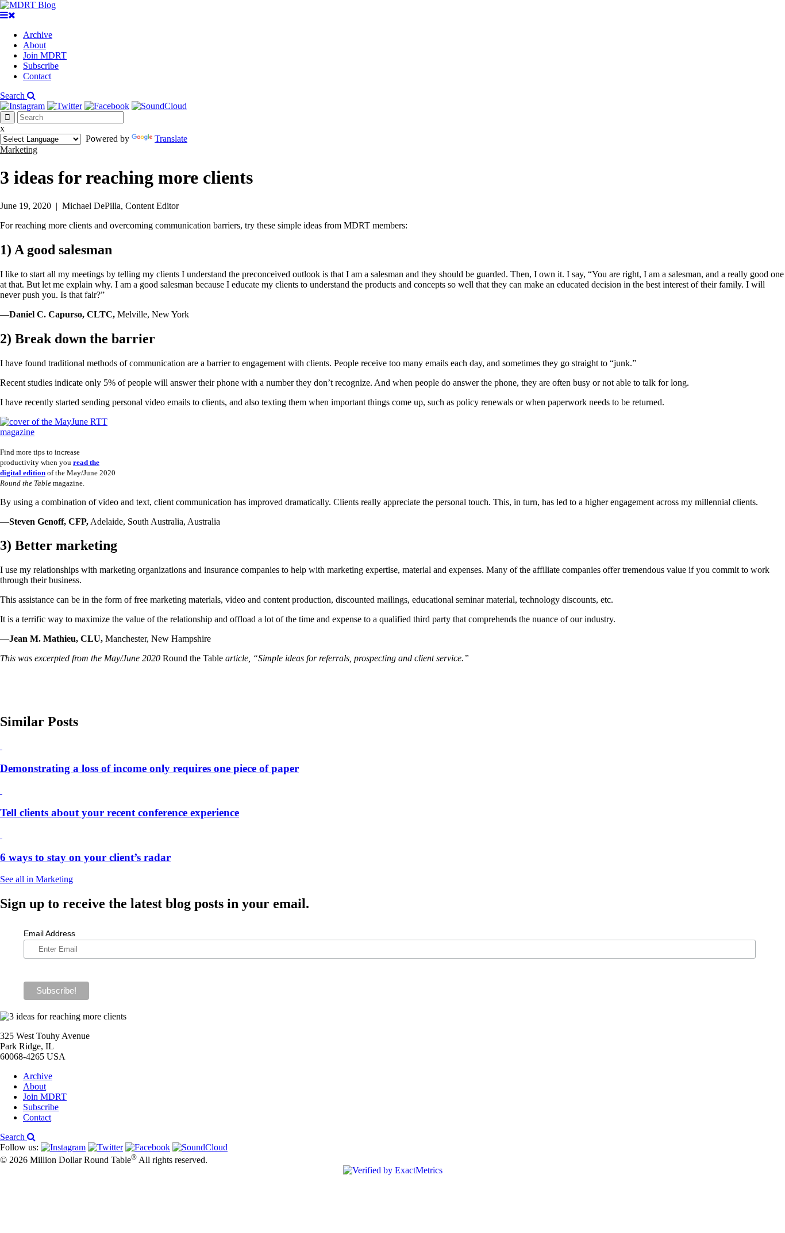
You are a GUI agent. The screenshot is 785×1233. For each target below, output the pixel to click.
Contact (37, 76)
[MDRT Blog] (28, 5)
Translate (171, 139)
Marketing (18, 149)
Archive (37, 35)
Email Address (49, 933)
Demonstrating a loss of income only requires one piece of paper (149, 768)
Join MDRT (45, 55)
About (34, 45)
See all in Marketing (36, 879)
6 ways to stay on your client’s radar (85, 857)
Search (13, 95)
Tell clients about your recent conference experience (119, 813)
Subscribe (41, 66)
